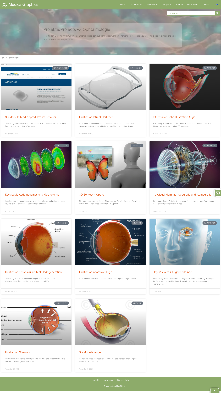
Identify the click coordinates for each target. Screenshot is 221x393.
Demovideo (152, 4)
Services (134, 4)
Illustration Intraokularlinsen (96, 117)
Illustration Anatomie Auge (95, 272)
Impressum (108, 380)
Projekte (167, 4)
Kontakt (207, 4)
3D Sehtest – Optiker (92, 194)
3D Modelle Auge (90, 352)
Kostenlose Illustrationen (187, 4)
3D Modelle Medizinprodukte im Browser (30, 117)
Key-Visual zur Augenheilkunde (172, 272)
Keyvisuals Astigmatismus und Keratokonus (32, 194)
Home (122, 4)
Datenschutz (123, 380)
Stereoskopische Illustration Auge (174, 117)
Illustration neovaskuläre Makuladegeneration (33, 272)
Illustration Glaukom (17, 352)
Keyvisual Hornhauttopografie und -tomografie (182, 194)
